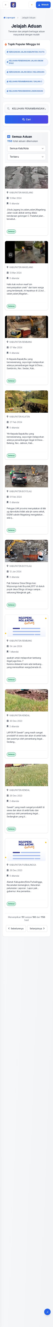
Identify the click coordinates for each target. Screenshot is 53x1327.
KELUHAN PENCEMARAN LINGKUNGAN (26, 91)
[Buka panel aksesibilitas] (47, 1312)
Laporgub (10, 17)
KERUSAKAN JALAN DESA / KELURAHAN (26, 72)
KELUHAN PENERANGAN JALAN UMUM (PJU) (26, 62)
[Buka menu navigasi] (5, 4)
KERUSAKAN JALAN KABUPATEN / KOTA (26, 52)
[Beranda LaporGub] (14, 4)
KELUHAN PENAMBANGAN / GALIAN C (25, 81)
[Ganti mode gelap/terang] (32, 4)
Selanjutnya (36, 928)
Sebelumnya (17, 928)
